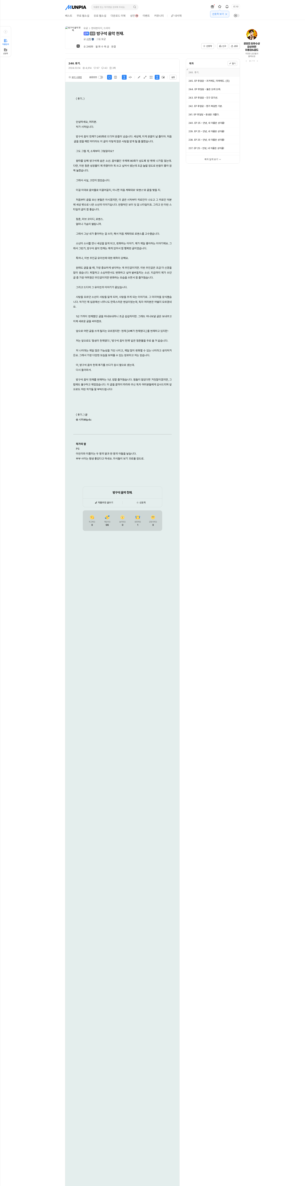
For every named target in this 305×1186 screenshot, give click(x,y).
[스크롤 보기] (124, 77)
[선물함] (212, 6)
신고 (224, 46)
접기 (233, 63)
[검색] (134, 7)
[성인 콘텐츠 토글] (237, 15)
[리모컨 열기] (5, 32)
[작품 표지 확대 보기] (73, 37)
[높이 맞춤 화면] (157, 77)
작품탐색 (5, 44)
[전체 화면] (151, 77)
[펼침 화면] (145, 77)
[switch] (100, 77)
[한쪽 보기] (109, 77)
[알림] (227, 6)
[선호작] (219, 6)
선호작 (5, 53)
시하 (88, 39)
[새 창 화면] (163, 77)
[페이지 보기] (130, 77)
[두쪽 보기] (115, 77)
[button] (75, 77)
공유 (236, 46)
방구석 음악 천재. (110, 33)
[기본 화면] (139, 77)
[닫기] (226, 14)
